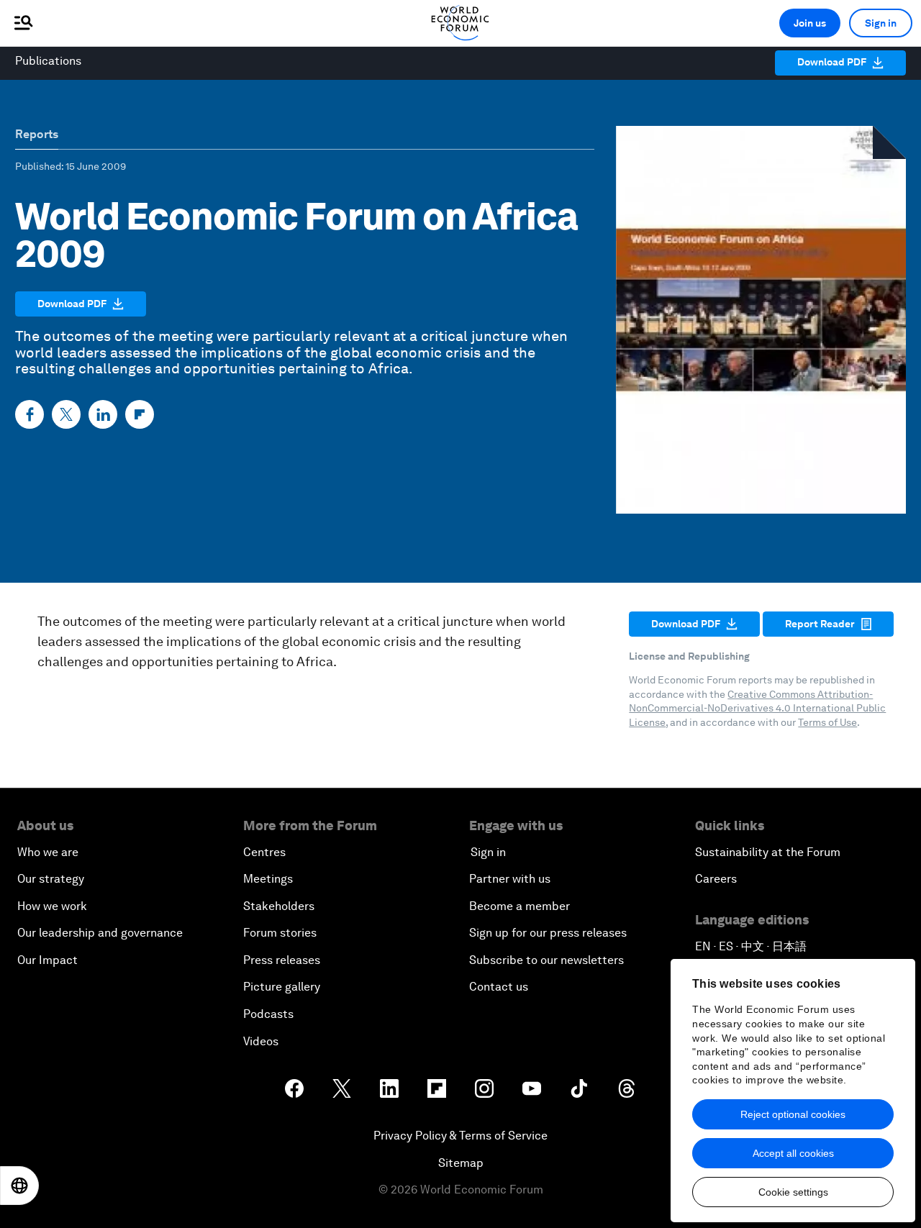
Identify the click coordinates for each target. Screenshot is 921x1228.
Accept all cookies (793, 1153)
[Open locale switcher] (19, 1185)
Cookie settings (793, 1192)
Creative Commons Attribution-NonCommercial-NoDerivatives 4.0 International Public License (757, 708)
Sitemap (461, 1163)
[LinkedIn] (103, 414)
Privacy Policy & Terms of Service (460, 1135)
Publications (48, 61)
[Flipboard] (139, 414)
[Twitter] (66, 414)
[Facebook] (29, 414)
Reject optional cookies (792, 1114)
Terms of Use (827, 722)
